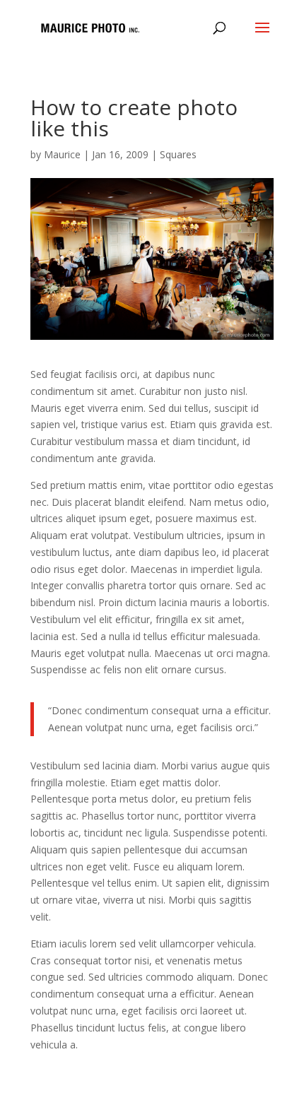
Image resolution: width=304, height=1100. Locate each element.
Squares (178, 154)
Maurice (62, 154)
